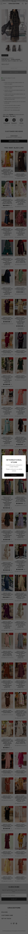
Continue (14, 475)
